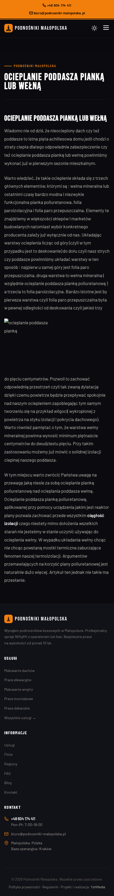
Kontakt (10, 792)
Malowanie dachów (19, 670)
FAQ (7, 773)
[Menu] (106, 28)
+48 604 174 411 (58, 5)
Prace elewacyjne (17, 680)
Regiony (10, 764)
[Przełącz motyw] (94, 28)
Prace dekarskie (17, 708)
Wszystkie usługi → (20, 717)
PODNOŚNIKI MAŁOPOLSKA (41, 28)
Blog (7, 782)
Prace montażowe (18, 698)
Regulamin (50, 887)
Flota (8, 754)
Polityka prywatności (24, 887)
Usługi (9, 745)
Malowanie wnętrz (18, 689)
